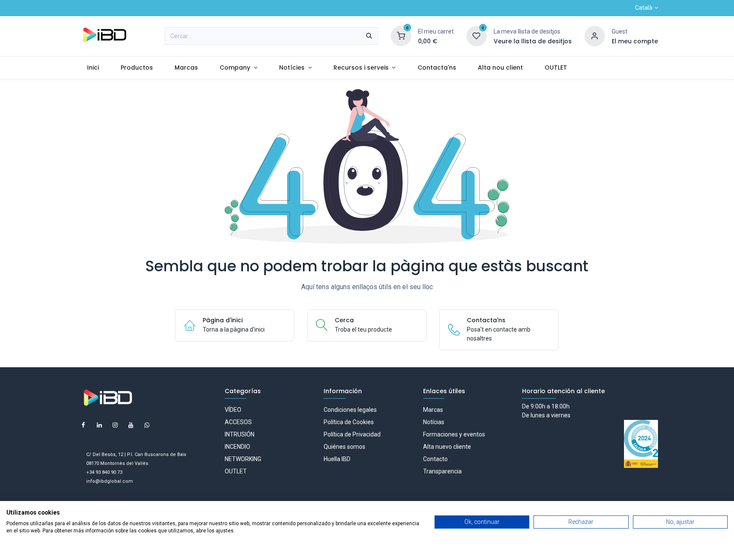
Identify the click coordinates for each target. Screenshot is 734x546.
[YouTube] (131, 425)
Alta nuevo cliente (447, 446)
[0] (401, 35)
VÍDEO (233, 409)
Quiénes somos (344, 446)
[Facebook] (83, 425)
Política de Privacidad (352, 434)
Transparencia (442, 471)
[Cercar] (369, 36)
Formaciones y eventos (454, 434)
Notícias (433, 422)
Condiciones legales (350, 409)
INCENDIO (237, 446)
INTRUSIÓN (239, 434)
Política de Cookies (349, 422)
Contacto (435, 459)
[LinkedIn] (99, 425)
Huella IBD (337, 459)
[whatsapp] (147, 425)
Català (643, 7)
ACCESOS (238, 422)
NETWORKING (243, 459)
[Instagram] (115, 425)
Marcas (433, 409)
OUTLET (236, 471)
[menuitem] (93, 67)
